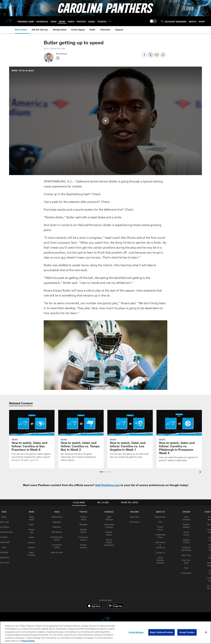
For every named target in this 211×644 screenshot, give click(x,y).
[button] (105, 121)
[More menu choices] (110, 21)
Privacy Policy (28, 641)
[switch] (153, 21)
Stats (4, 547)
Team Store (134, 517)
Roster (4, 517)
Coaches (4, 537)
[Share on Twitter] (150, 56)
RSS (160, 522)
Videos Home (56, 517)
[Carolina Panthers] (105, 620)
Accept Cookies (186, 632)
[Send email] (156, 56)
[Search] (162, 21)
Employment (160, 517)
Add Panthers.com (107, 485)
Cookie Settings (135, 632)
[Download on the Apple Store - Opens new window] (94, 606)
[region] (105, 632)
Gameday (83, 524)
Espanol (31, 547)
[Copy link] (162, 55)
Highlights (57, 522)
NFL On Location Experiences (109, 542)
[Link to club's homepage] (8, 21)
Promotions (134, 522)
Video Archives (57, 552)
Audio (31, 524)
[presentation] (200, 472)
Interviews (57, 527)
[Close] (206, 632)
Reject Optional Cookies (161, 632)
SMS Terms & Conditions (160, 545)
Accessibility (186, 573)
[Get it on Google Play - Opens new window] (115, 607)
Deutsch (31, 542)
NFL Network (57, 532)
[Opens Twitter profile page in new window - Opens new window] (58, 58)
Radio (31, 537)
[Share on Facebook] (144, 56)
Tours (186, 568)
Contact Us (160, 552)
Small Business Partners (160, 560)
